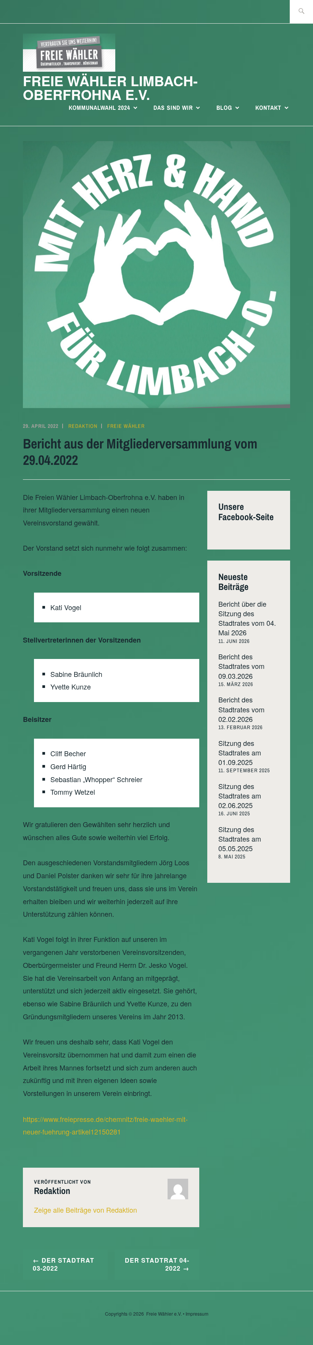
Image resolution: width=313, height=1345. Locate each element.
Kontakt (268, 107)
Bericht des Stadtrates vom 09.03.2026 (241, 665)
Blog (224, 107)
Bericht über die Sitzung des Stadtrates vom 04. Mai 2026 (247, 618)
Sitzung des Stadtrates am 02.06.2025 (239, 795)
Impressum (197, 1313)
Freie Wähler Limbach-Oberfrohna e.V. (110, 87)
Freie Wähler (126, 426)
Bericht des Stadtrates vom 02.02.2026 (241, 708)
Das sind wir (173, 107)
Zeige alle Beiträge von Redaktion (85, 1210)
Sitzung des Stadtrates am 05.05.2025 (239, 838)
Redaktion (82, 426)
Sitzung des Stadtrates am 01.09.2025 (239, 752)
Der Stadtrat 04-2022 (157, 1264)
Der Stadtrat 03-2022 (63, 1264)
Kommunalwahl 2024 (99, 107)
